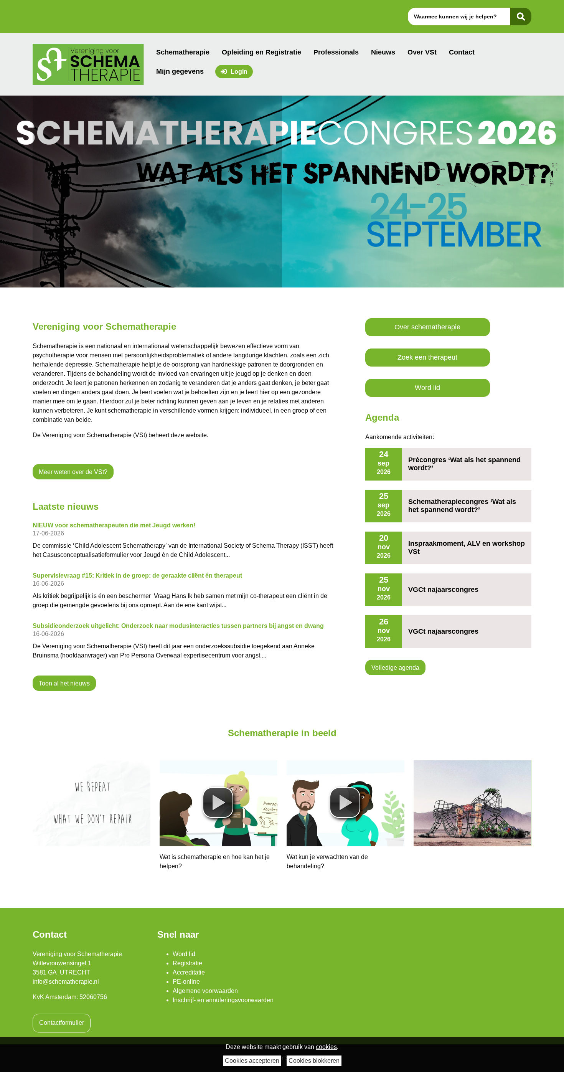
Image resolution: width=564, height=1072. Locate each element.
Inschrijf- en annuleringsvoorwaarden (223, 1000)
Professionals (336, 52)
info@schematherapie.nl (66, 981)
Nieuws (383, 52)
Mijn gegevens (180, 71)
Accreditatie (189, 972)
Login (239, 71)
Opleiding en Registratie (261, 52)
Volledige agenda (395, 667)
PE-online (186, 981)
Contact (462, 52)
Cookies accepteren (252, 1060)
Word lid (427, 387)
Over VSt (422, 52)
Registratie (187, 963)
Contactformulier (61, 1022)
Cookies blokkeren (314, 1060)
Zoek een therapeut (427, 357)
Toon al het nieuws (64, 683)
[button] (218, 802)
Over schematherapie (427, 327)
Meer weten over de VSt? (73, 472)
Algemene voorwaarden (205, 991)
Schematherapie (182, 52)
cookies (326, 1047)
